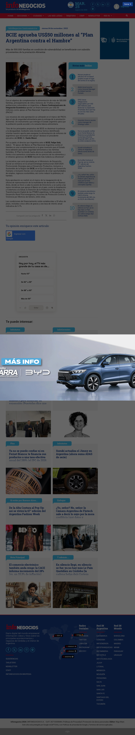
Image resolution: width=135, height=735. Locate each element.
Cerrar (126, 4)
